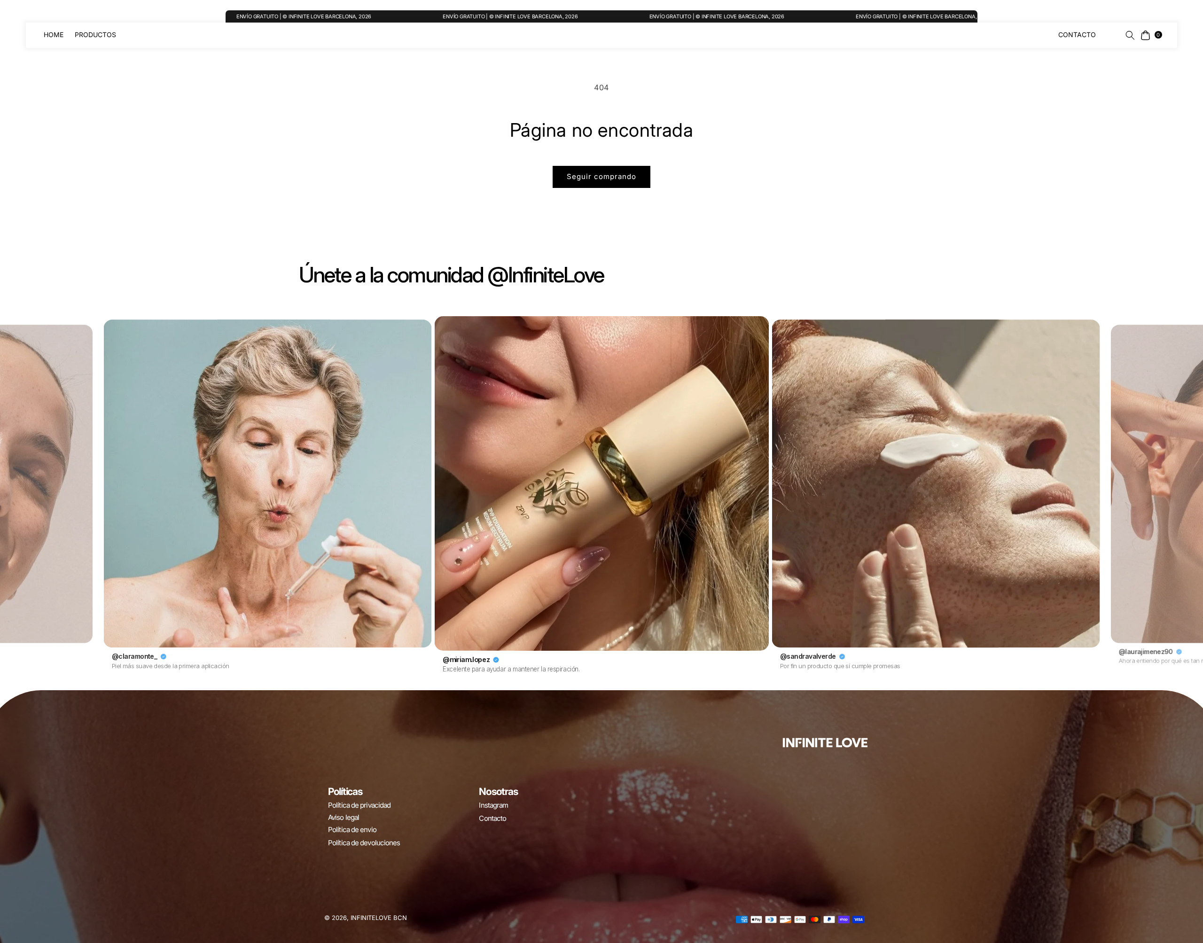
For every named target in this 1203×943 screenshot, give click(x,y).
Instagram (493, 805)
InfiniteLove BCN (379, 917)
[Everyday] (647, 35)
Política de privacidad (359, 805)
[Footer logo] (825, 742)
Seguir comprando (601, 176)
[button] (1127, 35)
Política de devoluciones (364, 842)
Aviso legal (343, 817)
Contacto (492, 818)
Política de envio (352, 829)
